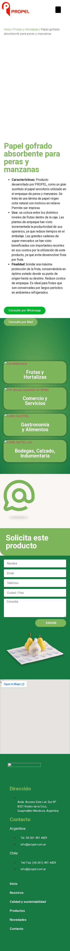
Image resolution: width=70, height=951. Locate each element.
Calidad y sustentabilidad (28, 902)
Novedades (18, 920)
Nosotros (17, 893)
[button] (58, 9)
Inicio (7, 29)
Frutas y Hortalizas (25, 29)
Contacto (16, 929)
